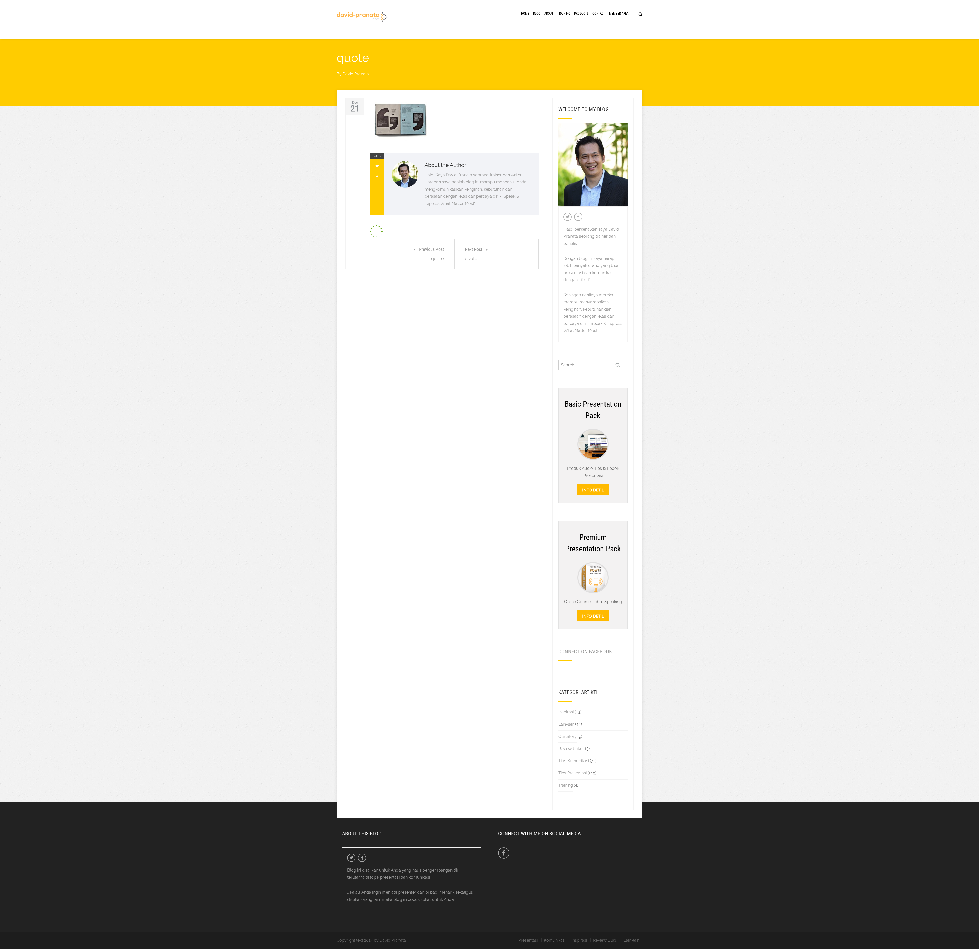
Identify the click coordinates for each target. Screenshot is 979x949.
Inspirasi (566, 712)
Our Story (567, 736)
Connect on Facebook (585, 652)
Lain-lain (566, 724)
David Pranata (356, 74)
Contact (598, 13)
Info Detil (593, 489)
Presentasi (528, 940)
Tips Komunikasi (573, 760)
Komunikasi (554, 940)
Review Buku (605, 940)
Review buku (570, 748)
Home (525, 13)
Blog (536, 13)
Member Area (618, 13)
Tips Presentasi (572, 773)
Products (581, 13)
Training (563, 13)
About (548, 13)
